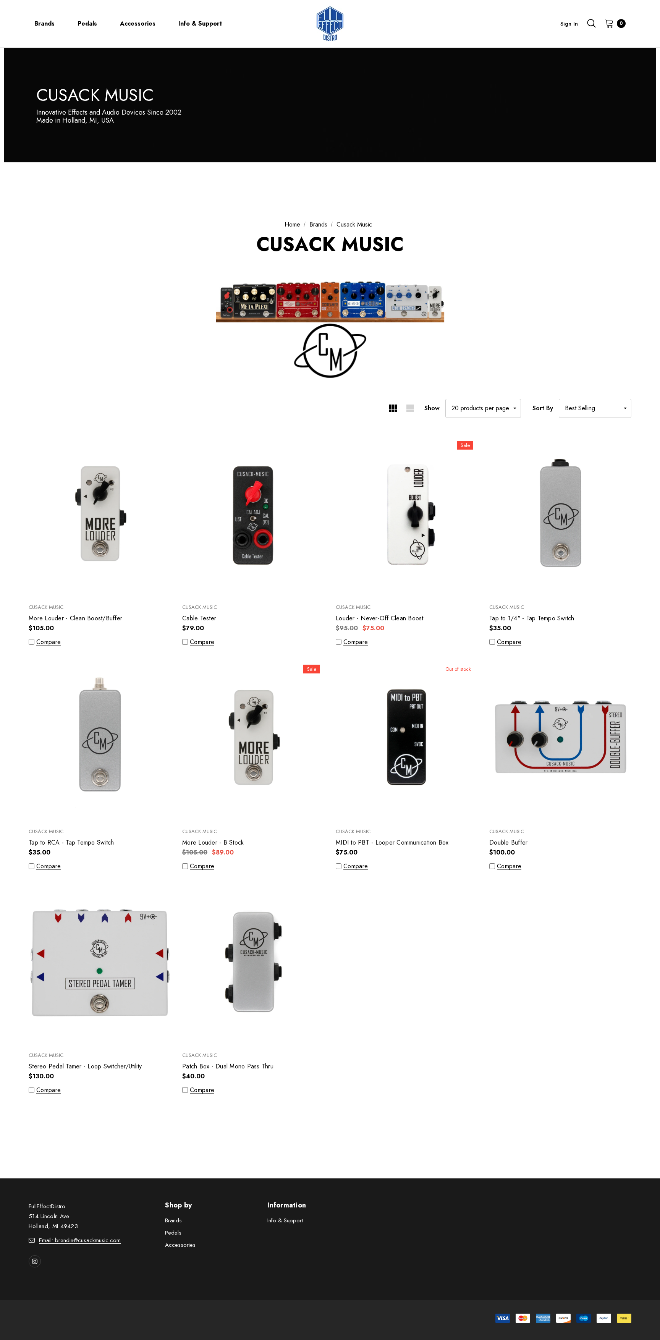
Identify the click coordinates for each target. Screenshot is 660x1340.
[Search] (591, 23)
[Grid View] (392, 408)
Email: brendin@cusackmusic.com (80, 1240)
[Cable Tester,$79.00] (253, 515)
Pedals (173, 1232)
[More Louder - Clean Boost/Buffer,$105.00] (100, 515)
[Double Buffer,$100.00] (560, 739)
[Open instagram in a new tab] (35, 1261)
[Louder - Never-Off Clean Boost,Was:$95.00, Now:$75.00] (407, 515)
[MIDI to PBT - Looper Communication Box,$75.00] (407, 739)
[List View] (410, 408)
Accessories (180, 1245)
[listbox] (595, 408)
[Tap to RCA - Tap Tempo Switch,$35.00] (100, 739)
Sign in (569, 23)
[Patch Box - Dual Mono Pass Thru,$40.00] (253, 963)
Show (432, 408)
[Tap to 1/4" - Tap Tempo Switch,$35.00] (560, 515)
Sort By (542, 408)
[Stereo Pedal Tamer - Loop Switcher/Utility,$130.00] (100, 963)
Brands (173, 1220)
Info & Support (285, 1220)
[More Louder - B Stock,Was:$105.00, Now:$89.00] (253, 739)
